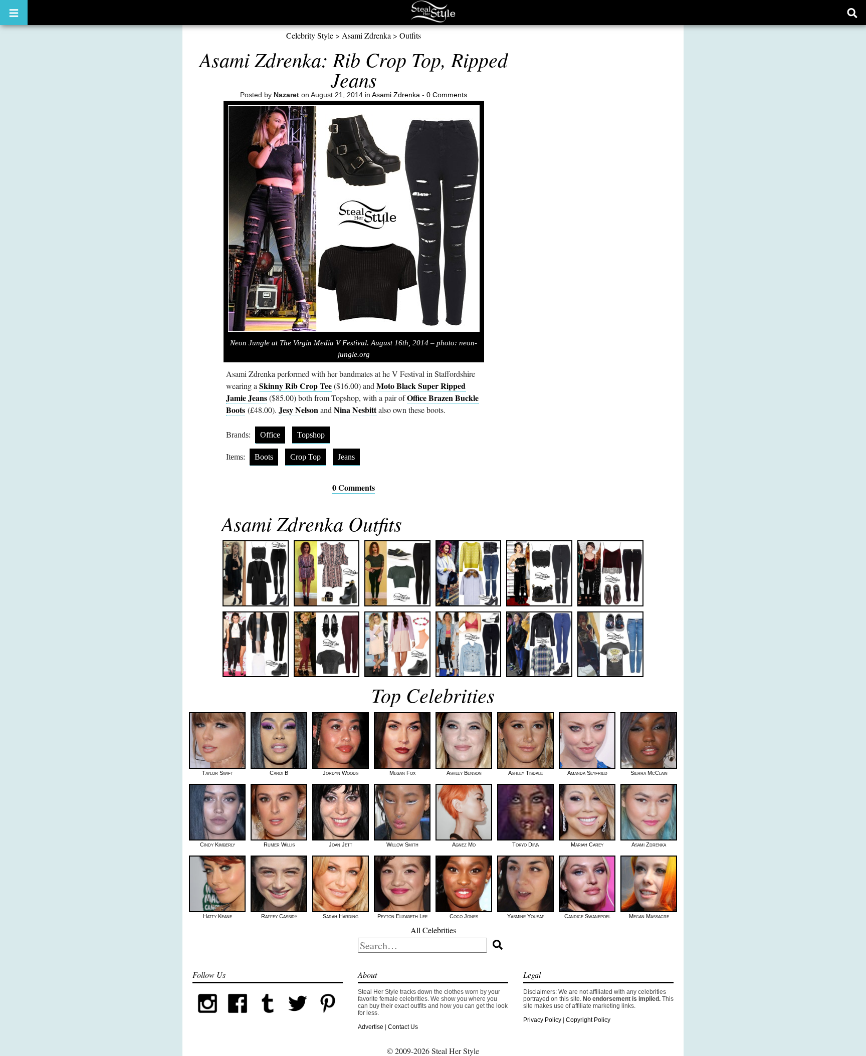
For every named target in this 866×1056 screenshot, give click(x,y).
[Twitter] (298, 1016)
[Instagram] (207, 1016)
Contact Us (403, 1026)
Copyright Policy (588, 1019)
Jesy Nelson (298, 409)
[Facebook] (238, 1016)
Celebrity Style (309, 35)
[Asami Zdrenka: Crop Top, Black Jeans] (397, 573)
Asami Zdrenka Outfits (312, 523)
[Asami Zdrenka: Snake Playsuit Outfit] (327, 573)
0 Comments (446, 95)
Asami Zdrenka (366, 35)
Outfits (410, 35)
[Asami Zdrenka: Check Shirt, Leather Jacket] (539, 644)
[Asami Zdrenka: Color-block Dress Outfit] (397, 644)
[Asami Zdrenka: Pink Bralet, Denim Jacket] (469, 644)
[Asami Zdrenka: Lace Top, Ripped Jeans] (539, 573)
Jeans (346, 457)
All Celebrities (433, 930)
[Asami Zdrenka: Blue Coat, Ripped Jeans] (469, 573)
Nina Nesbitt (355, 409)
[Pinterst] (328, 1016)
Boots (264, 457)
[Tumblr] (268, 1016)
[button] (14, 12)
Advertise (370, 1026)
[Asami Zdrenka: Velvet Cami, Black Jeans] (610, 573)
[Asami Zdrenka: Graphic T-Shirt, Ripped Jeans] (610, 644)
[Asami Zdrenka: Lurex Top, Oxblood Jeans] (327, 644)
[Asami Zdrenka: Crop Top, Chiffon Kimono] (256, 644)
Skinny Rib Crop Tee (295, 385)
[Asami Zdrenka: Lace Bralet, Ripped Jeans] (256, 573)
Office (270, 435)
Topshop (311, 435)
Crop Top (305, 457)
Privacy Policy (542, 1019)
